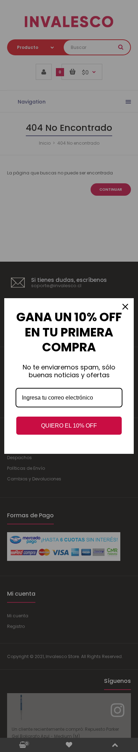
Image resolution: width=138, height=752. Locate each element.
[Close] (125, 306)
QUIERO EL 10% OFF (69, 426)
